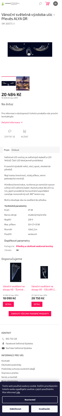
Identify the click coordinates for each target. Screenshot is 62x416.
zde (18, 392)
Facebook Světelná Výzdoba (19, 343)
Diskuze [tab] (15, 150)
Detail (8, 304)
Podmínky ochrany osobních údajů (18, 369)
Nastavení (30, 399)
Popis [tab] (7, 150)
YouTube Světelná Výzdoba (19, 348)
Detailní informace (10, 122)
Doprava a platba (9, 373)
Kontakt (5, 360)
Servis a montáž (9, 377)
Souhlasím (44, 409)
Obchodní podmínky (11, 364)
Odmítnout (15, 409)
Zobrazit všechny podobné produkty (30, 313)
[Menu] (55, 3)
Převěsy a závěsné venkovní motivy (34, 246)
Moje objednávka (9, 381)
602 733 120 (11, 338)
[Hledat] (40, 3)
